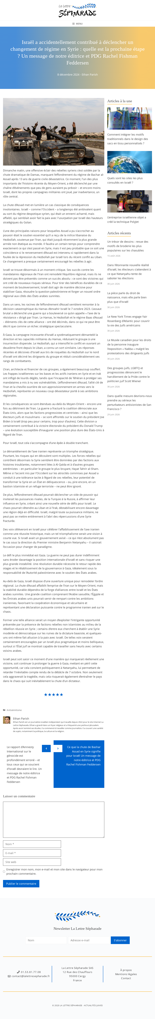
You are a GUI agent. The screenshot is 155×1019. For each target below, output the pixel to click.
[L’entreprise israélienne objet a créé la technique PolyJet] (129, 210)
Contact (126, 978)
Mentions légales (126, 974)
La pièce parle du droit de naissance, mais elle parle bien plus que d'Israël (127, 297)
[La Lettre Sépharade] (77, 10)
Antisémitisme (14, 710)
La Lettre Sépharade (71, 1005)
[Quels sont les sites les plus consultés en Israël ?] (129, 171)
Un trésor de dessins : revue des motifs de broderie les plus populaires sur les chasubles (127, 246)
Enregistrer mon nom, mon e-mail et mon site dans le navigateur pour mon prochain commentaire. (54, 872)
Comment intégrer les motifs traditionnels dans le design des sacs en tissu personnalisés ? (127, 139)
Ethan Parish (90, 74)
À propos (126, 970)
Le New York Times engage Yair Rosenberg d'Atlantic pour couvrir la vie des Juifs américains (128, 321)
